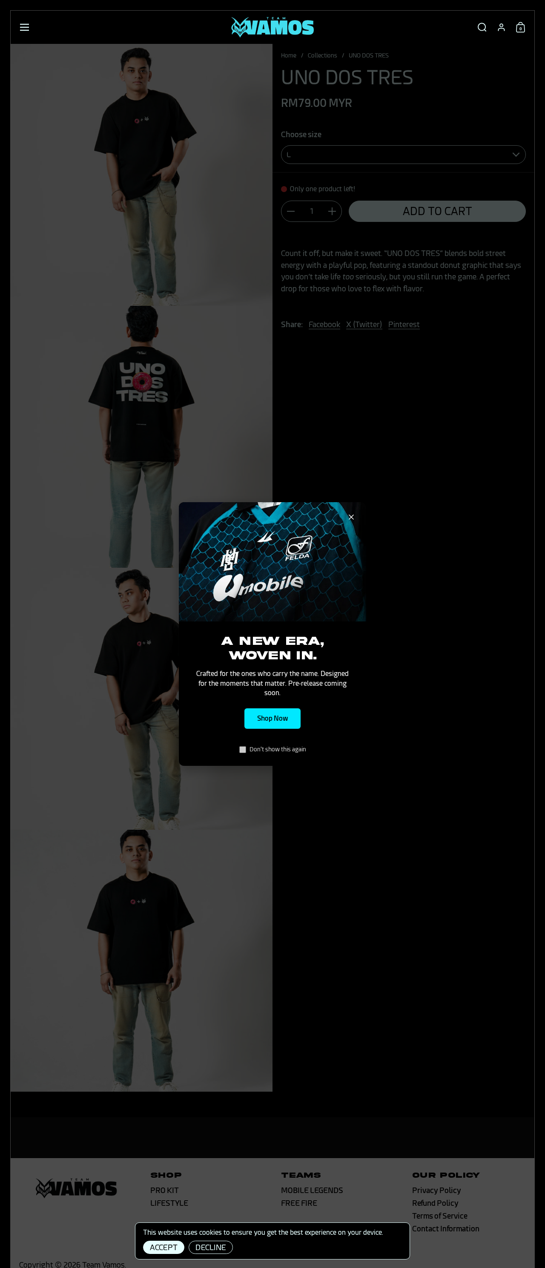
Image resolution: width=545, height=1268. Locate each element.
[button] (482, 27)
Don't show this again (278, 749)
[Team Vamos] (272, 27)
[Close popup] (351, 517)
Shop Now (272, 718)
